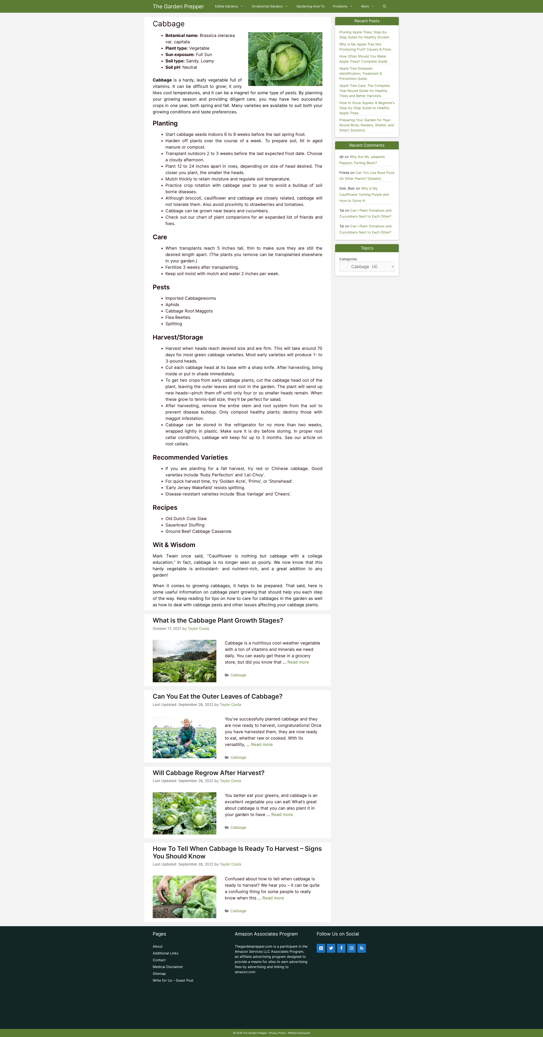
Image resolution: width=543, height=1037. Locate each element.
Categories (348, 259)
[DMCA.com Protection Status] (271, 1022)
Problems (340, 6)
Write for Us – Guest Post (173, 980)
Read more (298, 662)
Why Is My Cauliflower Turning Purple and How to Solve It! (364, 194)
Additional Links (165, 953)
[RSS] (361, 948)
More (365, 6)
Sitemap (159, 973)
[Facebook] (341, 948)
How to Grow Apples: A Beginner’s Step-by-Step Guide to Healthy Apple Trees (367, 108)
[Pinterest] (321, 948)
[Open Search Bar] (384, 6)
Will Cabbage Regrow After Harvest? (209, 773)
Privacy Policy (277, 1032)
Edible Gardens (226, 6)
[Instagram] (351, 948)
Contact (159, 960)
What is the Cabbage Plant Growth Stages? (218, 620)
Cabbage (238, 675)
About (157, 946)
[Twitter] (331, 948)
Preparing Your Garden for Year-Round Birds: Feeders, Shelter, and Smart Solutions (366, 125)
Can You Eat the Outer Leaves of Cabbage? (218, 696)
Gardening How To (311, 6)
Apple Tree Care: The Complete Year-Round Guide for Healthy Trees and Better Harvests (364, 90)
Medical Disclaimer (168, 967)
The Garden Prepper (178, 6)
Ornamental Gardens (267, 6)
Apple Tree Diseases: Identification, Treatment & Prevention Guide (360, 73)
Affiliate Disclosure (299, 1032)
